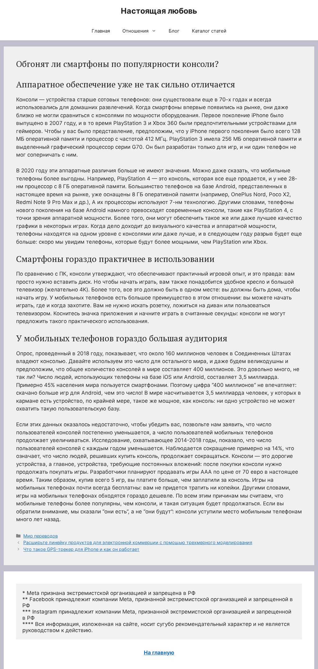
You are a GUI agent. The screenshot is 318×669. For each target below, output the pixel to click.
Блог (174, 31)
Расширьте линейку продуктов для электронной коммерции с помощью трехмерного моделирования (137, 542)
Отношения (135, 31)
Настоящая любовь (159, 11)
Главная (101, 31)
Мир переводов (40, 535)
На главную (159, 652)
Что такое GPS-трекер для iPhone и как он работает (81, 549)
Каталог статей (209, 31)
